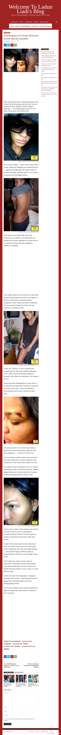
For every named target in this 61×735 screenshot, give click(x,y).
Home (5, 31)
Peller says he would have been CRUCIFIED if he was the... (21, 685)
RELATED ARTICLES (8, 672)
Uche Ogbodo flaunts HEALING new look (49, 78)
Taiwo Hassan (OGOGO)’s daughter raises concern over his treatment (49, 60)
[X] (8, 45)
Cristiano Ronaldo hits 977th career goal (48, 74)
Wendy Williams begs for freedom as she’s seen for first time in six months (49, 69)
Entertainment (9, 31)
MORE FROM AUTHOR (19, 672)
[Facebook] (5, 45)
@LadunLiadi (26, 641)
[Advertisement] (21, 76)
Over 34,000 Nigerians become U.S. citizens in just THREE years (11, 665)
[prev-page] (36, 672)
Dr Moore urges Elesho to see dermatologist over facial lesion (48, 52)
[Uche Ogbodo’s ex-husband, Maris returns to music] (33, 679)
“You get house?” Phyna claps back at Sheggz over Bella (49, 64)
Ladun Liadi (7, 41)
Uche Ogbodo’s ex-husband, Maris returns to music (33, 685)
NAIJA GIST (35, 26)
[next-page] (38, 672)
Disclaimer (36, 21)
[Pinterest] (12, 45)
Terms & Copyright (44, 21)
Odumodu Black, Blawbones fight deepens (7, 685)
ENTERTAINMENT (25, 26)
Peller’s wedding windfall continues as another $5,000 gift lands (48, 56)
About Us (21, 21)
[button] (56, 22)
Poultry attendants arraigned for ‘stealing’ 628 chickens (31, 665)
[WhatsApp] (15, 45)
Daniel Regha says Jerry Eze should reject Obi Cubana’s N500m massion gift (49, 83)
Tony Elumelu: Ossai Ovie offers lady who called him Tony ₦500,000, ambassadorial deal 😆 (49, 89)
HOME (12, 26)
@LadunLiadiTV (27, 646)
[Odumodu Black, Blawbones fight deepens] (9, 679)
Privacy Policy (14, 21)
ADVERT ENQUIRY (28, 21)
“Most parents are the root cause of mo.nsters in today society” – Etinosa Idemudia (49, 94)
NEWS (17, 26)
